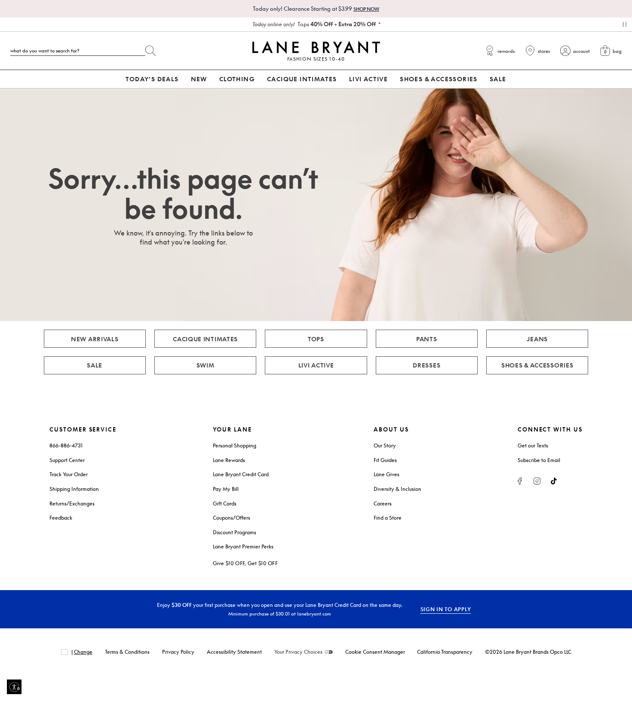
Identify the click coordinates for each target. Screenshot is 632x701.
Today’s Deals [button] (152, 79)
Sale (94, 365)
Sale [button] (498, 79)
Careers (383, 503)
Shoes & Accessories (537, 365)
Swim (205, 365)
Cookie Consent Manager (375, 652)
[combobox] (77, 51)
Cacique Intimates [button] (302, 79)
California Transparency (444, 652)
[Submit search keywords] (150, 49)
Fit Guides (385, 460)
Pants (426, 339)
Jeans (537, 339)
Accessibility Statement (234, 652)
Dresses (426, 365)
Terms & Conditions (127, 652)
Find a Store (388, 517)
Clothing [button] (237, 79)
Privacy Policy (178, 652)
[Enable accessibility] (14, 687)
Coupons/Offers (231, 517)
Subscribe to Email (539, 460)
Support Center (67, 460)
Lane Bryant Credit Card (241, 474)
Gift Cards (224, 503)
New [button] (199, 79)
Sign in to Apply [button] (445, 609)
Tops (316, 339)
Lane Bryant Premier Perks (243, 546)
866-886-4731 (66, 445)
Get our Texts (533, 445)
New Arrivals (95, 339)
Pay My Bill (226, 489)
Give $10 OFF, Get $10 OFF (245, 563)
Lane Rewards (229, 460)
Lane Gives (386, 474)
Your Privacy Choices (298, 652)
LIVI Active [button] (368, 79)
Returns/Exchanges (72, 503)
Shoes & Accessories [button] (439, 79)
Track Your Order (68, 474)
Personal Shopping (234, 445)
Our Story (385, 445)
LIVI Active (316, 365)
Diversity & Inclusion (397, 489)
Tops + (314, 24)
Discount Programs (234, 532)
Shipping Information (74, 489)
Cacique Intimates (205, 339)
